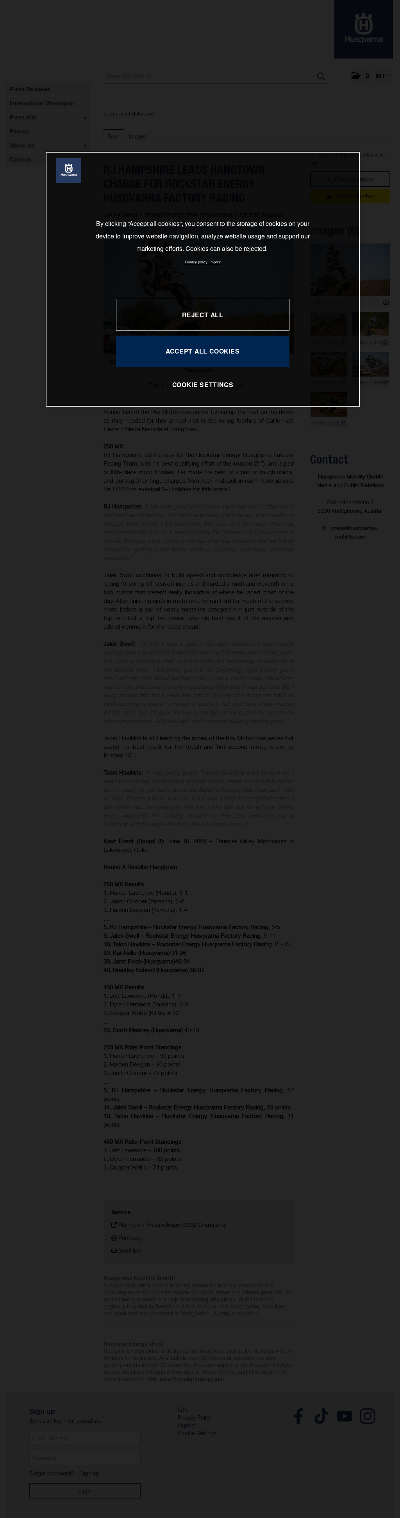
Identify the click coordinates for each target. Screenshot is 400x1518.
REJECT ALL (202, 314)
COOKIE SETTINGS (203, 384)
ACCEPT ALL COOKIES (202, 351)
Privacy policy (196, 262)
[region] (203, 279)
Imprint (215, 262)
